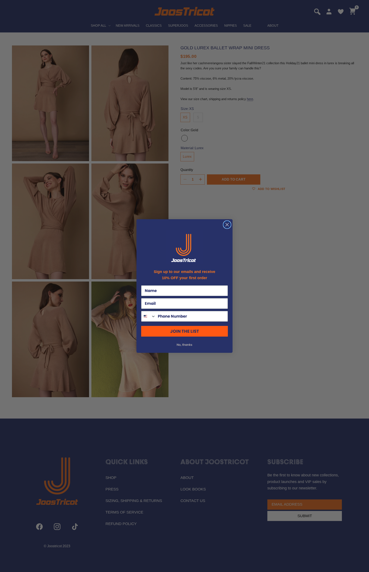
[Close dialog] (227, 224)
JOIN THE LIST (184, 331)
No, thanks (184, 345)
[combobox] (148, 316)
